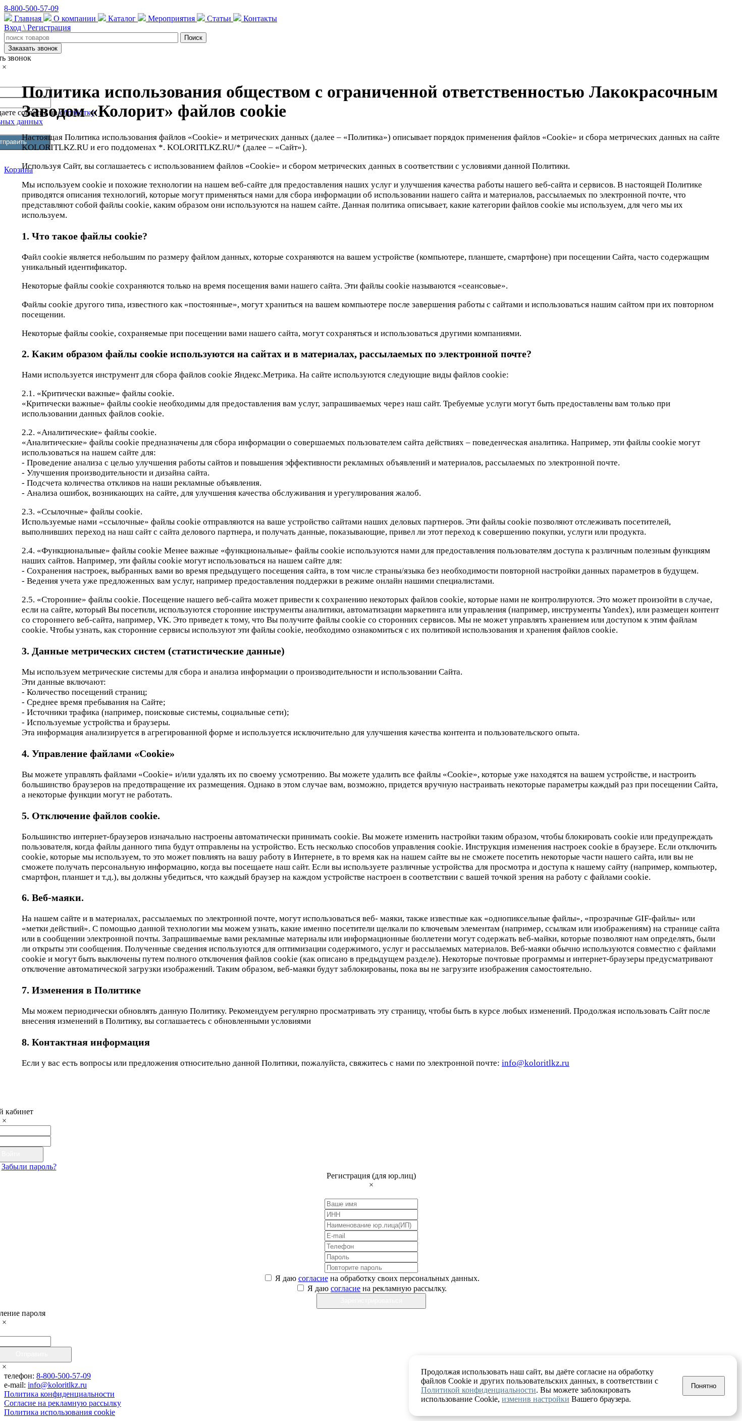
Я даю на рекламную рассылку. (377, 1288)
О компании (74, 18)
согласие (313, 1278)
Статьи (219, 18)
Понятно (703, 1386)
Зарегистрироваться (371, 1300)
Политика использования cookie (59, 1412)
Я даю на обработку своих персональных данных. (377, 1278)
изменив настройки (535, 1399)
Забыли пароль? (29, 1166)
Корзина (18, 169)
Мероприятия (171, 18)
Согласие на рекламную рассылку (62, 1403)
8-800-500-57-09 (31, 8)
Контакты (259, 18)
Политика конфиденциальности (59, 1394)
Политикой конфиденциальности (478, 1390)
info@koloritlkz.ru (535, 1063)
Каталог (122, 18)
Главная (27, 18)
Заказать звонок (33, 48)
